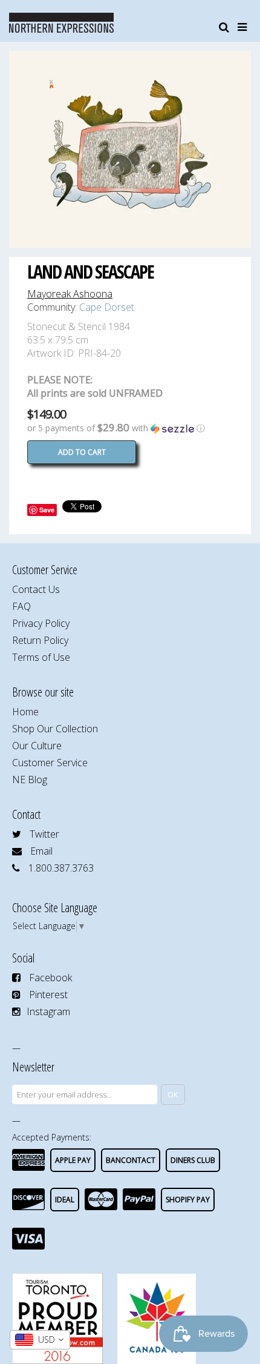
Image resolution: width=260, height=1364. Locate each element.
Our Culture (37, 745)
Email (41, 851)
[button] (130, 428)
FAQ (21, 606)
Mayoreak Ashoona (69, 293)
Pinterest (48, 994)
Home (25, 711)
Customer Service (50, 762)
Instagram (48, 1011)
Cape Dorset (106, 307)
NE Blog (29, 779)
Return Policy (40, 640)
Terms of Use (41, 657)
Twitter (44, 834)
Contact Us (36, 589)
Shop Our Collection (55, 728)
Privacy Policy (41, 623)
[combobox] (40, 1339)
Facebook (50, 977)
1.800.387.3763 (61, 868)
